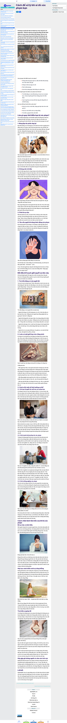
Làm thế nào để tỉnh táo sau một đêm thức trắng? (7, 14)
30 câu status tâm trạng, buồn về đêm (7, 112)
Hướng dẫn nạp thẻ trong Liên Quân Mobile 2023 (7, 125)
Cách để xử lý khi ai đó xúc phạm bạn (7, 27)
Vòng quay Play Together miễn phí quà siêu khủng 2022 (7, 56)
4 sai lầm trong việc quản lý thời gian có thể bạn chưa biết (7, 95)
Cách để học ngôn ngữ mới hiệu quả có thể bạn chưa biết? (7, 54)
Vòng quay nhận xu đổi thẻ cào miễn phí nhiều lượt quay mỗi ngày (7, 50)
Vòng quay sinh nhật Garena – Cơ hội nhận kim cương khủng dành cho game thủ (7, 63)
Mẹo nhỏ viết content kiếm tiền (6, 36)
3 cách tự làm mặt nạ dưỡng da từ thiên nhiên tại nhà (7, 84)
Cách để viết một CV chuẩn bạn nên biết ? (7, 45)
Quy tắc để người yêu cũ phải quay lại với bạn (7, 21)
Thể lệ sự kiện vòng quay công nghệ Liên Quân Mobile (8, 42)
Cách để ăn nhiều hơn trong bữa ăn (7, 15)
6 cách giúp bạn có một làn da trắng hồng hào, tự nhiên (7, 98)
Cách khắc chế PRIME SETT (5, 82)
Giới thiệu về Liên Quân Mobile (6, 113)
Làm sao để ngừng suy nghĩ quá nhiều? (7, 90)
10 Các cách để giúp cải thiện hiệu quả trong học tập (7, 102)
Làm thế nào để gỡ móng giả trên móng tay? (7, 23)
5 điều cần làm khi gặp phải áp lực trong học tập (7, 93)
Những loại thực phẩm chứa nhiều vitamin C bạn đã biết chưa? (6, 80)
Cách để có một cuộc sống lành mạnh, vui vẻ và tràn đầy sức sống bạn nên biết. (8, 107)
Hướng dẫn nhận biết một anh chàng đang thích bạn (42, 686)
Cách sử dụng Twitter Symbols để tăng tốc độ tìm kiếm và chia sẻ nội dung (7, 75)
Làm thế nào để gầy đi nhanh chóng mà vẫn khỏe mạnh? (25, 683)
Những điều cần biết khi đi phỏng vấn (7, 38)
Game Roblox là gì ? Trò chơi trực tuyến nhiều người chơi (7, 116)
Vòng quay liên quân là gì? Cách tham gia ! (7, 122)
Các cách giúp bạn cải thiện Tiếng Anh (7, 109)
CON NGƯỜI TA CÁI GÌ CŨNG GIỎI (6, 51)
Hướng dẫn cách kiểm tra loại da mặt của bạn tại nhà (7, 11)
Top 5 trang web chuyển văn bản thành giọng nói (7, 73)
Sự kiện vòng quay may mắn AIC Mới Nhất (7, 40)
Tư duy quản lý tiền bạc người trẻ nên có (7, 110)
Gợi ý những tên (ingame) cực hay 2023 (7, 117)
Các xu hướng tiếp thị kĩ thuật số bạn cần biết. (7, 47)
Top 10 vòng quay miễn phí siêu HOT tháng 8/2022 (7, 58)
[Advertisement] (33, 21)
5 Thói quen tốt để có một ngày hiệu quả (7, 89)
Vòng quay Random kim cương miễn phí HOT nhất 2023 (7, 34)
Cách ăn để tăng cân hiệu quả (6, 17)
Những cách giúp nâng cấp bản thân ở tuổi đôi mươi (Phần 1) (7, 105)
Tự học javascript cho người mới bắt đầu (7, 60)
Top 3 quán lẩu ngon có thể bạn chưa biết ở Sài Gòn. (7, 70)
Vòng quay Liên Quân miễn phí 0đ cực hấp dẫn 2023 (7, 66)
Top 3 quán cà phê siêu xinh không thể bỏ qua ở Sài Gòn (7, 78)
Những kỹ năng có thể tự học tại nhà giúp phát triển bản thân (7, 120)
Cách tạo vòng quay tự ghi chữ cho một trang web (7, 68)
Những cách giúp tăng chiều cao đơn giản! (7, 100)
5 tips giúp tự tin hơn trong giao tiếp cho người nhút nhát (7, 86)
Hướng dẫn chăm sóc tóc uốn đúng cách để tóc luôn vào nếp (7, 32)
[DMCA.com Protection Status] (33, 716)
